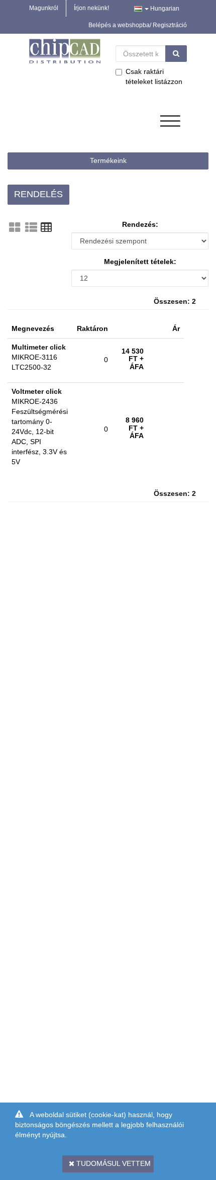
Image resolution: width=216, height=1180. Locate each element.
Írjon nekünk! (91, 8)
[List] (31, 227)
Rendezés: (140, 224)
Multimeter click (39, 347)
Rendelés (38, 194)
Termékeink (108, 160)
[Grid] (15, 227)
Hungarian (164, 8)
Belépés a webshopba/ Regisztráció (137, 25)
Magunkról (43, 8)
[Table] (46, 227)
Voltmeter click (37, 391)
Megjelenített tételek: (140, 262)
